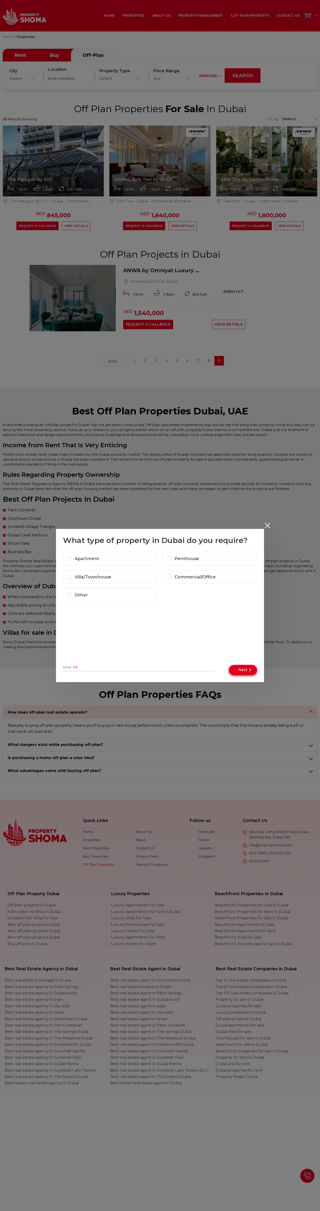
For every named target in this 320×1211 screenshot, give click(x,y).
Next (242, 670)
